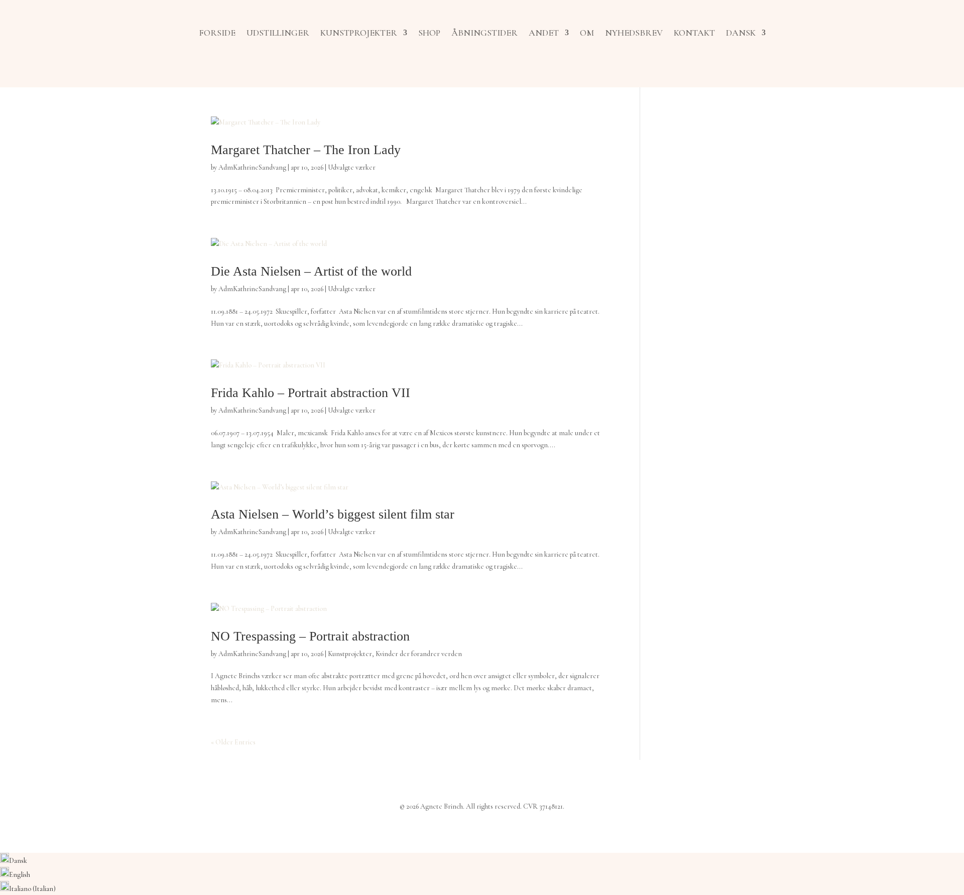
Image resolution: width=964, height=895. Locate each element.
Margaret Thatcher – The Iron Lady (306, 150)
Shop (429, 32)
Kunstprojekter (358, 32)
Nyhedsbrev (634, 32)
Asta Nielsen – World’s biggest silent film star (332, 514)
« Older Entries (233, 742)
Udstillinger (278, 32)
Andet (544, 32)
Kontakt (694, 32)
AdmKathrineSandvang (252, 167)
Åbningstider (484, 32)
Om (587, 32)
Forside (217, 32)
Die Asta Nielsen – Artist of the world (311, 271)
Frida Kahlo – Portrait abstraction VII (310, 393)
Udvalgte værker (352, 167)
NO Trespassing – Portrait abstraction (310, 636)
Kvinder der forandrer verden (419, 654)
